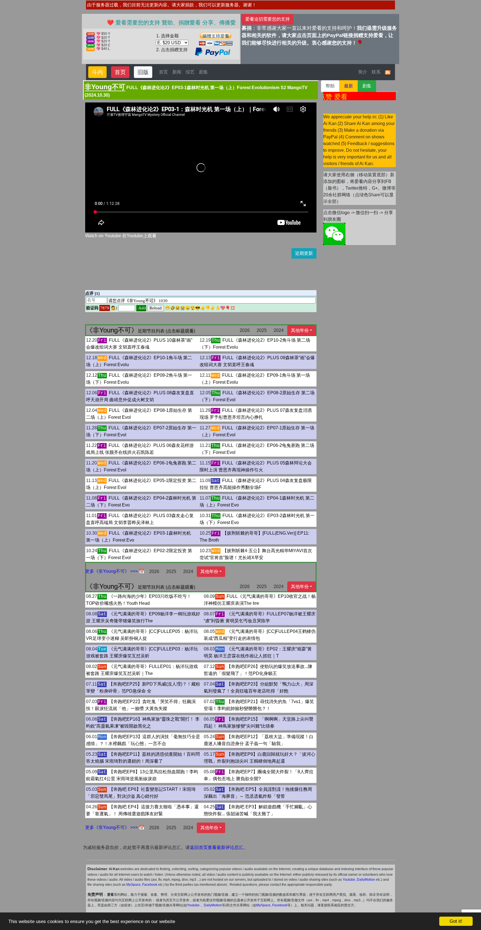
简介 (362, 72)
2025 (262, 330)
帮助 (330, 86)
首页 (120, 72)
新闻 (176, 72)
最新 (348, 86)
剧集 (203, 72)
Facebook (149, 885)
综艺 (190, 72)
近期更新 (304, 253)
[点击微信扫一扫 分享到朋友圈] (334, 234)
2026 (245, 330)
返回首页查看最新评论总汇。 (219, 847)
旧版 (143, 72)
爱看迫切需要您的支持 (267, 19)
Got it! (456, 921)
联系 (376, 72)
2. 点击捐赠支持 (172, 49)
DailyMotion (366, 880)
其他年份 (300, 330)
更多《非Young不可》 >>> (112, 571)
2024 (279, 330)
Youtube (349, 880)
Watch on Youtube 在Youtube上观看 (120, 235)
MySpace (133, 885)
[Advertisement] (186, 271)
